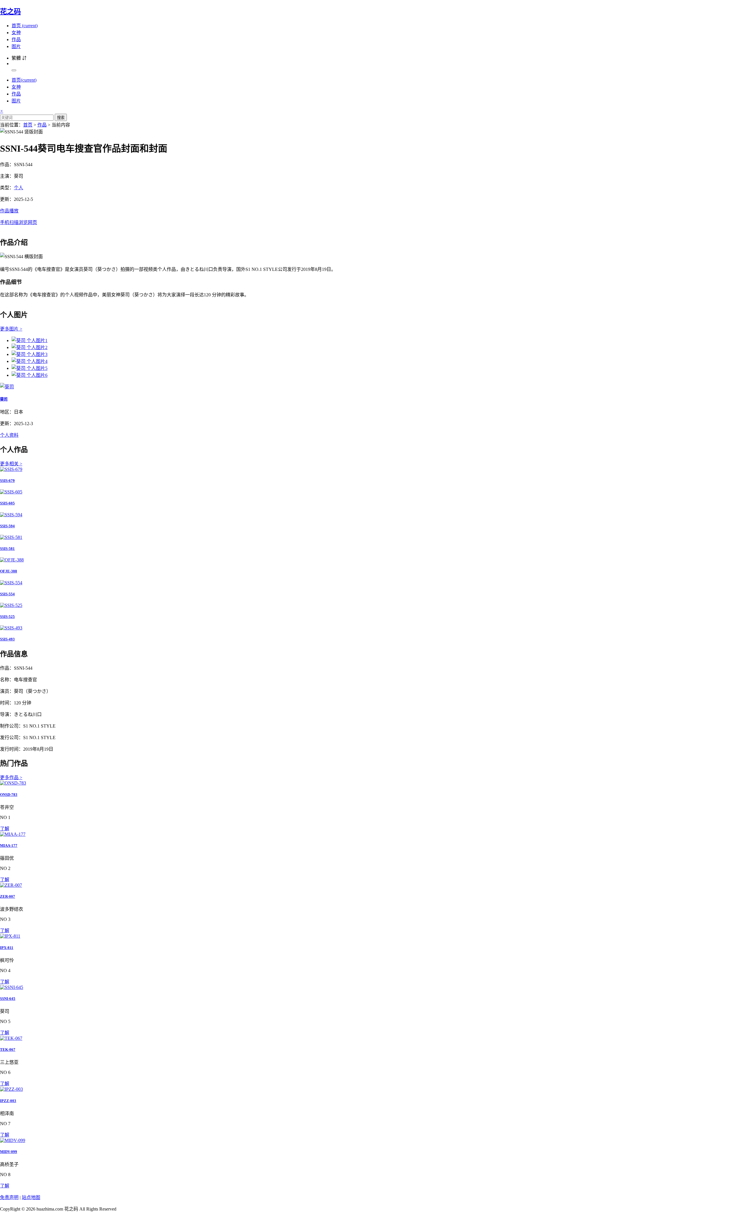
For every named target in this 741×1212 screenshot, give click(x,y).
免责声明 (9, 1197)
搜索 (61, 117)
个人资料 (9, 435)
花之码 (10, 11)
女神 (16, 32)
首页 (25, 25)
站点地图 (31, 1197)
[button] (370, 216)
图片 (16, 46)
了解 (4, 828)
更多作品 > (11, 777)
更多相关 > (11, 463)
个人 (18, 187)
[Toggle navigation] (14, 70)
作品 (16, 39)
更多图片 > (11, 328)
